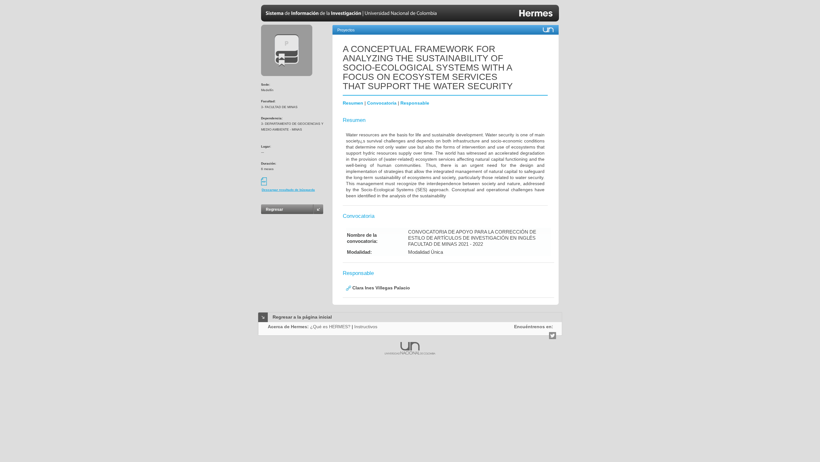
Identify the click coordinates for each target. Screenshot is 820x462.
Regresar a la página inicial (302, 317)
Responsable (414, 103)
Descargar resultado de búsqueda (288, 190)
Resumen (353, 103)
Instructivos (365, 326)
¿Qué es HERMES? (330, 326)
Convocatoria (382, 103)
